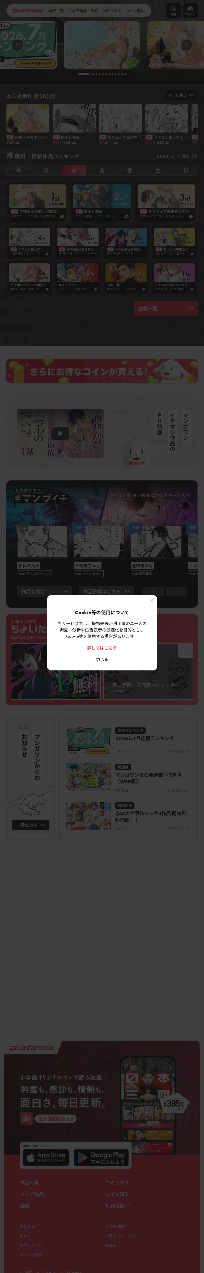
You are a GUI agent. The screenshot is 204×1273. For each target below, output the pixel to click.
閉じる (102, 659)
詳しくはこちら (102, 647)
